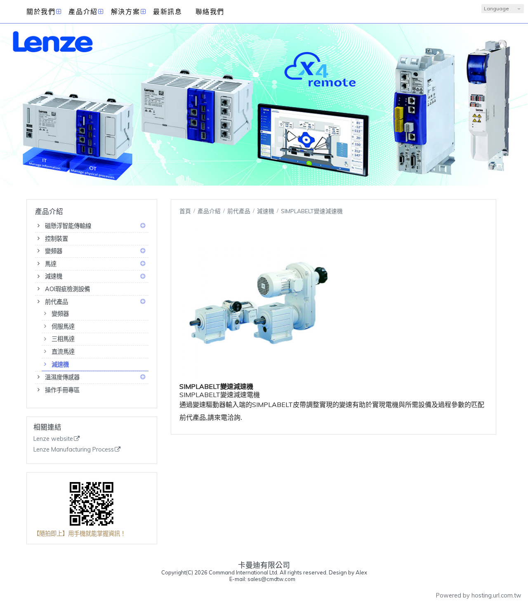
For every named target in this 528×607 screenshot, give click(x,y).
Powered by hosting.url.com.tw (478, 595)
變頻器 (53, 251)
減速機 (53, 276)
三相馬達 (63, 339)
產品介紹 (210, 210)
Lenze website (53, 438)
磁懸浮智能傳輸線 (68, 226)
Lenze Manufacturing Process (73, 449)
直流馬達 (63, 351)
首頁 (185, 210)
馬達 (51, 264)
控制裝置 (56, 238)
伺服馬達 (63, 326)
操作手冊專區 (62, 390)
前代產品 (56, 302)
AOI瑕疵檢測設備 (67, 289)
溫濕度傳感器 (62, 377)
